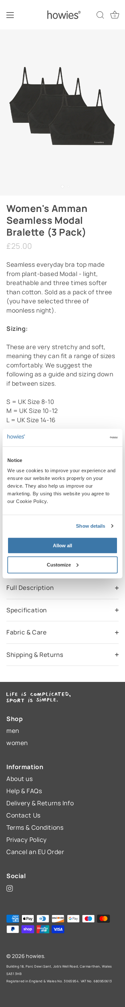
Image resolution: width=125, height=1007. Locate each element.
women (17, 743)
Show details (90, 526)
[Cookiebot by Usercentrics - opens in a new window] (90, 437)
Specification (26, 610)
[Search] (100, 16)
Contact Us (23, 815)
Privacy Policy (26, 839)
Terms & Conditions (34, 827)
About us (19, 779)
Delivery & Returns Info (40, 803)
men (12, 730)
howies (35, 956)
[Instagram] (9, 888)
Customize (59, 564)
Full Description (30, 587)
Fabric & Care (26, 632)
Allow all (62, 545)
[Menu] (10, 15)
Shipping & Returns (34, 654)
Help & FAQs (24, 791)
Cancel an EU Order (35, 852)
